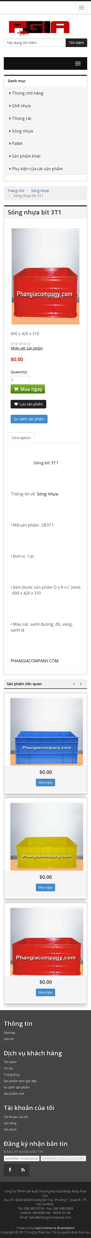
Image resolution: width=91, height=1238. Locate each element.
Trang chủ (16, 190)
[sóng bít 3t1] (46, 944)
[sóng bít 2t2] (46, 734)
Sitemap (9, 1033)
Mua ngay (30, 389)
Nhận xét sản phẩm (27, 348)
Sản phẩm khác (26, 156)
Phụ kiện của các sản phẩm (37, 168)
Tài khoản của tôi (16, 1117)
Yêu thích (10, 1129)
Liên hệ (9, 1039)
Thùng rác (22, 118)
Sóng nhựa (22, 131)
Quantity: (19, 372)
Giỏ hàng (10, 1123)
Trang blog (11, 1075)
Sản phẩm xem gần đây (20, 1081)
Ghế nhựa (21, 105)
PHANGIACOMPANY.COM (35, 661)
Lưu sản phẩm (30, 404)
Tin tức (8, 1068)
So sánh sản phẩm (17, 1087)
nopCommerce (45, 1228)
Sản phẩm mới (14, 1094)
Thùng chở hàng (27, 93)
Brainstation (66, 1228)
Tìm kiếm (76, 42)
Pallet (17, 143)
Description (21, 437)
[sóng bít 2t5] (46, 839)
